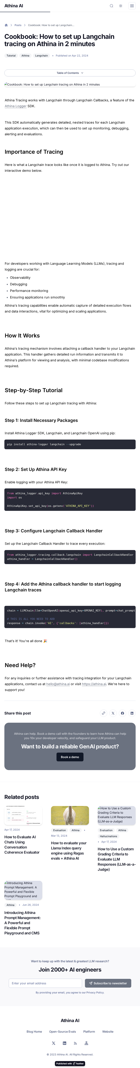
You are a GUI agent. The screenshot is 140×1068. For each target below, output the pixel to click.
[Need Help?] (3, 663)
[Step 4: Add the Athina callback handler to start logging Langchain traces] (3, 582)
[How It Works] (3, 333)
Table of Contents (68, 72)
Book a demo (70, 757)
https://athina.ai (94, 684)
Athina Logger (16, 106)
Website (107, 1031)
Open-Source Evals (62, 1031)
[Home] (6, 25)
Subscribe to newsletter (110, 983)
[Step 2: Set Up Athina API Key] (3, 468)
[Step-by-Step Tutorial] (3, 388)
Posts (18, 25)
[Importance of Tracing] (3, 149)
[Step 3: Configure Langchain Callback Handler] (3, 529)
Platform (89, 1031)
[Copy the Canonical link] (103, 713)
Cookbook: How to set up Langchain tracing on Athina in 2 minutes (51, 25)
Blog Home (34, 1031)
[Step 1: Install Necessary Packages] (3, 419)
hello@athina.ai (58, 684)
